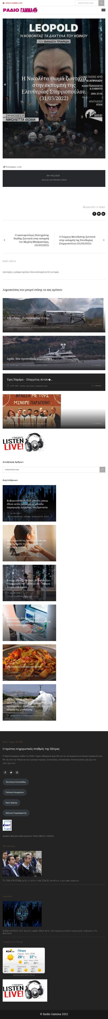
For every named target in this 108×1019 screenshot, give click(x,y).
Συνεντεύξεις (41, 386)
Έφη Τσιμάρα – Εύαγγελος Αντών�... (30, 379)
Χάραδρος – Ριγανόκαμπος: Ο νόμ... (28, 318)
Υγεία (44, 365)
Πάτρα (47, 327)
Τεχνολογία (37, 517)
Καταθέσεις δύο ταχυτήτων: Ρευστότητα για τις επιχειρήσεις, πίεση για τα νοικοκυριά (29, 621)
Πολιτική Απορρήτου (15, 792)
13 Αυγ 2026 (14, 386)
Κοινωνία (28, 596)
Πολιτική (55, 327)
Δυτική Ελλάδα (37, 327)
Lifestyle (28, 676)
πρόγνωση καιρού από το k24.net (24, 975)
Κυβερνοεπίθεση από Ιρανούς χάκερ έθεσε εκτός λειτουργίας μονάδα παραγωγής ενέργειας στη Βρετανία (27, 504)
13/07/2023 (10, 887)
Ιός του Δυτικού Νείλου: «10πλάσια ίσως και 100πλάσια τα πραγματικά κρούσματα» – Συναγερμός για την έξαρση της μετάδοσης (27, 704)
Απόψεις (26, 327)
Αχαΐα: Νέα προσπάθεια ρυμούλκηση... (30, 359)
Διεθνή (27, 517)
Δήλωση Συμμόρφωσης (16, 813)
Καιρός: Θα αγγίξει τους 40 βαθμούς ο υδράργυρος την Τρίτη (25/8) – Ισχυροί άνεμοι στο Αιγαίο (28, 584)
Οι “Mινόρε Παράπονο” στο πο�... (28, 417)
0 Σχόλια (97, 324)
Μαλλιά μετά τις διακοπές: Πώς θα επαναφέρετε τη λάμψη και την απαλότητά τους (26, 544)
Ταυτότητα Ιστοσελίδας (16, 782)
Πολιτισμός (42, 424)
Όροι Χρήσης (11, 803)
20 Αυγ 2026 (14, 324)
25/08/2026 (15, 513)
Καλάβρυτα (25, 424)
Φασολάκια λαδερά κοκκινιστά (24, 666)
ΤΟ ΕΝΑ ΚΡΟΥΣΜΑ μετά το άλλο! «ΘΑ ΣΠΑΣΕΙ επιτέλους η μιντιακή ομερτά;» (41, 880)
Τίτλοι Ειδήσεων (14, 327)
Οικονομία (38, 634)
